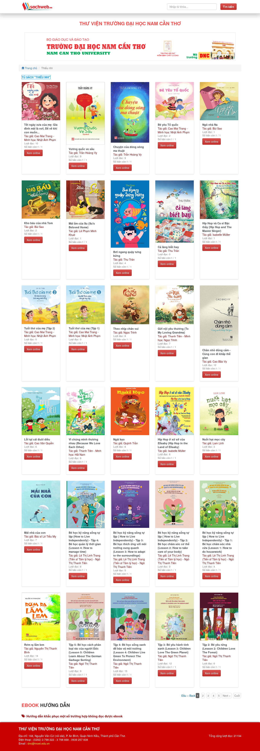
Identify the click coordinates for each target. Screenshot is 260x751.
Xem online (33, 153)
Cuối (237, 695)
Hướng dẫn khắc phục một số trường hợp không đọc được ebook (74, 716)
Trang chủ (30, 68)
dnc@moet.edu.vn (39, 743)
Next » (226, 695)
